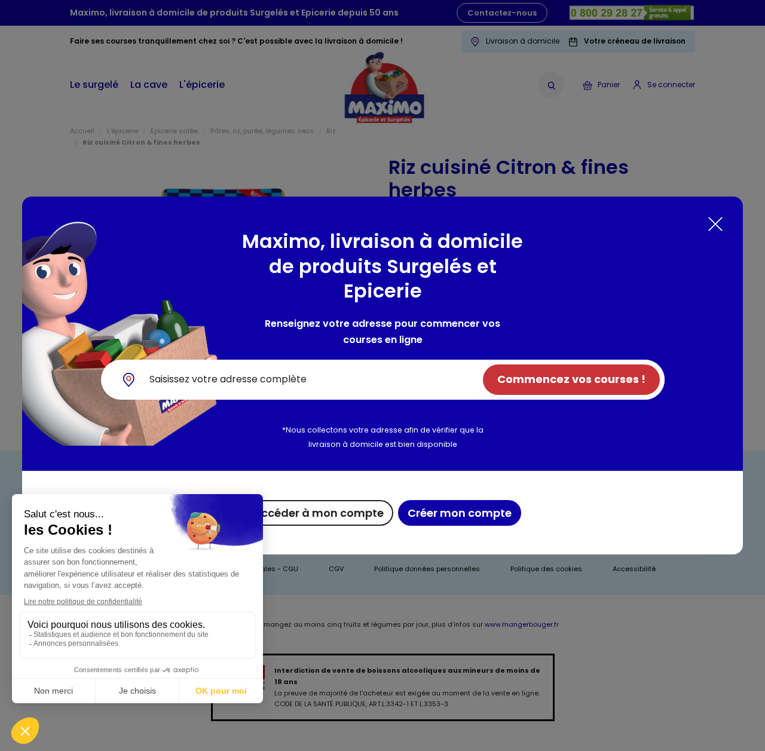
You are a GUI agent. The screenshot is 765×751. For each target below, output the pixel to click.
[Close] (715, 224)
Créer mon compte (460, 512)
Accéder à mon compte (318, 512)
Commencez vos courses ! (571, 379)
